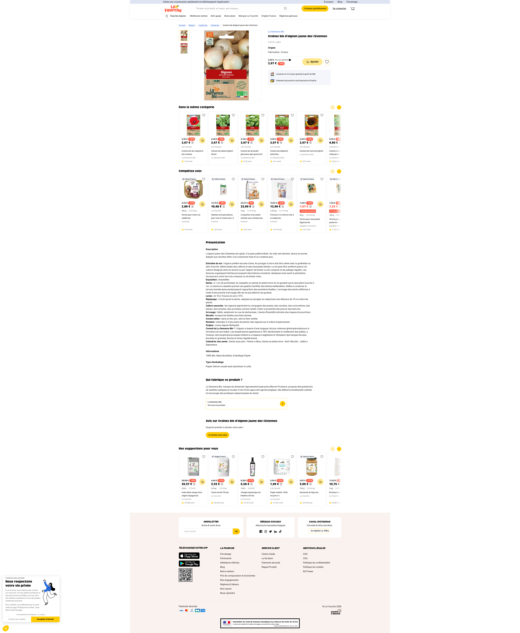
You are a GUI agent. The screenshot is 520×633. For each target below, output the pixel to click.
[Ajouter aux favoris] (203, 115)
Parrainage (352, 2)
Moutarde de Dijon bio (309, 492)
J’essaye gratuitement (315, 8)
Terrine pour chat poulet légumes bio (310, 220)
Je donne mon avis (217, 435)
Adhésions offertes (229, 563)
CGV (305, 554)
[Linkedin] (275, 531)
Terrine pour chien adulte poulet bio (339, 220)
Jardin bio (202, 25)
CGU (305, 558)
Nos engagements (229, 580)
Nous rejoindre (227, 593)
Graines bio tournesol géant (311, 151)
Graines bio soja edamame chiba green (340, 152)
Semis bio (215, 25)
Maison (192, 25)
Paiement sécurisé (271, 563)
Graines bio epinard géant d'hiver (222, 152)
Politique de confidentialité (316, 563)
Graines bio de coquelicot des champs (192, 152)
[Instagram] (265, 531)
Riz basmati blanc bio (338, 492)
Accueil (182, 25)
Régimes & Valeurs (229, 584)
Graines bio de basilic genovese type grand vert (251, 152)
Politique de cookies (313, 567)
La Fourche (227, 548)
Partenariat (225, 558)
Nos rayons (225, 589)
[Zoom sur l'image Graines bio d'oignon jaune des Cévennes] (226, 66)
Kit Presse (308, 571)
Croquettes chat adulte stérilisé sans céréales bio (252, 216)
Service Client (271, 548)
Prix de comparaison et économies (237, 576)
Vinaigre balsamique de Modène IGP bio (251, 494)
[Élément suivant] (339, 107)
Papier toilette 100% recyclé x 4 (279, 494)
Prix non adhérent (281, 60)
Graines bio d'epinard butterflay (279, 152)
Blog (340, 2)
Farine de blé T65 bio (220, 492)
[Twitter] (270, 531)
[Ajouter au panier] (202, 140)
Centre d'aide (268, 554)
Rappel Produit (269, 567)
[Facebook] (260, 531)
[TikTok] (280, 531)
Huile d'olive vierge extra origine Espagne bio (192, 494)
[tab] (184, 36)
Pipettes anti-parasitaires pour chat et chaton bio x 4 (222, 216)
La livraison (267, 558)
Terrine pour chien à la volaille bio (191, 216)
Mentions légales (314, 548)
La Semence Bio (276, 32)
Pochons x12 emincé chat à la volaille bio (282, 216)
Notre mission (227, 571)
